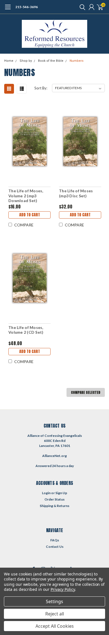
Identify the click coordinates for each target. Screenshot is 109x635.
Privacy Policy (63, 589)
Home (8, 61)
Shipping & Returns (54, 506)
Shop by (26, 61)
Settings (54, 601)
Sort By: (40, 88)
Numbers (77, 61)
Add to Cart (29, 215)
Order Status (54, 499)
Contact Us (54, 546)
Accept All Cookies (54, 626)
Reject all (54, 614)
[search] (81, 7)
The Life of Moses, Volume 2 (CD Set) (25, 330)
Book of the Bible (50, 61)
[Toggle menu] (7, 10)
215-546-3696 (26, 7)
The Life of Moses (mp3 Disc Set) (76, 193)
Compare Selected (85, 392)
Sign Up (61, 493)
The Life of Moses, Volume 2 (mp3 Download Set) (25, 195)
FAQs (54, 540)
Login (46, 493)
